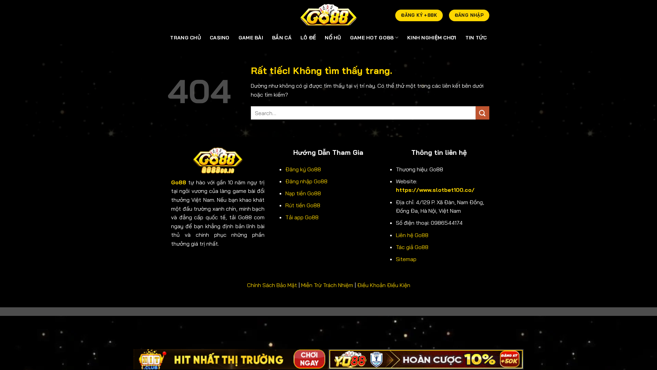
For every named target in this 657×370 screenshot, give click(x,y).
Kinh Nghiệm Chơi (431, 38)
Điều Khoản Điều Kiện (383, 285)
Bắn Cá (282, 38)
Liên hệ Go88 (412, 235)
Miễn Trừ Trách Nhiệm (327, 285)
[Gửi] (482, 113)
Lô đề (308, 38)
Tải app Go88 (302, 217)
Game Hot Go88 (372, 38)
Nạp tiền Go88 (303, 193)
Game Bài (251, 38)
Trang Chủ (185, 38)
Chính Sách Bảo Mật (272, 285)
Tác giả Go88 (412, 247)
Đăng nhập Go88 (306, 181)
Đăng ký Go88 (303, 169)
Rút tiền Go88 (302, 205)
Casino (220, 38)
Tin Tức (476, 38)
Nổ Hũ (333, 38)
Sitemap (406, 259)
